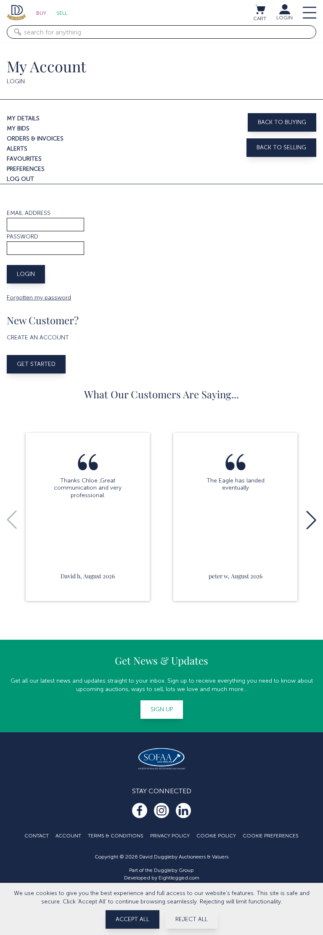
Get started (36, 364)
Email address (28, 213)
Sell (61, 13)
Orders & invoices (35, 138)
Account (68, 836)
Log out (20, 179)
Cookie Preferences (271, 836)
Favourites (24, 159)
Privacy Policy (170, 836)
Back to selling (281, 147)
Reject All (191, 919)
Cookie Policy (216, 836)
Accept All (132, 919)
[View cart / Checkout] (260, 9)
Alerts (17, 149)
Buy (41, 13)
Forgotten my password (39, 297)
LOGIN (284, 18)
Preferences (26, 169)
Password (22, 236)
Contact (36, 836)
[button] (311, 520)
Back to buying (282, 122)
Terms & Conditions (115, 836)
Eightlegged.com (179, 878)
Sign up (162, 709)
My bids (18, 128)
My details (23, 118)
